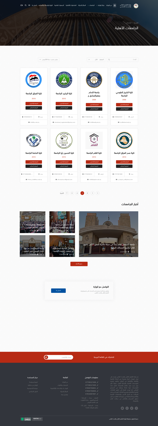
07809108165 (58, 174)
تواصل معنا (64, 395)
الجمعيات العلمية (59, 5)
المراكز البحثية (82, 5)
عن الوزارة (109, 5)
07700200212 (88, 174)
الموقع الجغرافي (124, 109)
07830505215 (28, 117)
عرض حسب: (54, 60)
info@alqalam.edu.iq (95, 179)
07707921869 (118, 174)
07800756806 (90, 391)
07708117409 (90, 385)
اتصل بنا (34, 5)
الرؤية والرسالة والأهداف (46, 5)
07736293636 (58, 117)
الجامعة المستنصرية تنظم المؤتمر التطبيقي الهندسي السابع (34, 227)
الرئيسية (136, 23)
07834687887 (90, 394)
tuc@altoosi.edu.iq (125, 122)
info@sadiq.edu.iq (95, 122)
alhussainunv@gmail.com (65, 179)
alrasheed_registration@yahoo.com (65, 122)
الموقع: (101, 60)
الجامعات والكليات (63, 385)
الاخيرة (62, 193)
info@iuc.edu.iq (34, 122)
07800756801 (90, 388)
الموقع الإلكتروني (124, 104)
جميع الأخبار (79, 264)
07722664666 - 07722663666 (27, 174)
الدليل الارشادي (33, 392)
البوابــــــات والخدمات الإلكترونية (59, 388)
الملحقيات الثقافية (71, 5)
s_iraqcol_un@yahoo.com (125, 179)
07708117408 (90, 382)
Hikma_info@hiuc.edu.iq (35, 179)
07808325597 (118, 117)
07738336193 (88, 117)
